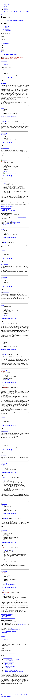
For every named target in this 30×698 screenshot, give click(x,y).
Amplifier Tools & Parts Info (8, 210)
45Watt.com (7, 29)
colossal (15, 57)
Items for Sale (4, 224)
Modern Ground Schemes (7, 206)
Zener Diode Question (9, 54)
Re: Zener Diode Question (8, 116)
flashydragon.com (11, 221)
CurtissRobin (4, 58)
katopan (2, 305)
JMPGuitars (10, 57)
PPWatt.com (7, 27)
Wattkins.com (8, 30)
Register (2, 51)
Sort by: (14, 644)
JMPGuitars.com (16, 222)
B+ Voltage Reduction (6, 209)
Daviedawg (10, 58)
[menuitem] (5, 6)
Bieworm (3, 371)
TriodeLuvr (3, 134)
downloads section (22, 217)
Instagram (14, 223)
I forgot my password (5, 43)
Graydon (15, 58)
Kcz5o (2, 69)
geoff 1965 (3, 250)
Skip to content (4, 1)
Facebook (8, 223)
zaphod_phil (20, 57)
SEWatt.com (7, 26)
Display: (4, 644)
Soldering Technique (6, 208)
